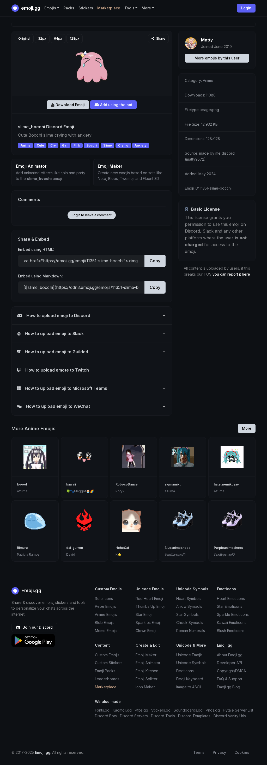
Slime (107, 145)
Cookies (241, 752)
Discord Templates (194, 716)
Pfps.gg (141, 710)
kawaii (71, 484)
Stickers (85, 8)
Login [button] (246, 8)
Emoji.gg (30, 590)
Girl (64, 145)
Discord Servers (134, 716)
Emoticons (185, 671)
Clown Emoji (146, 630)
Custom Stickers (109, 662)
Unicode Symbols (191, 662)
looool (22, 484)
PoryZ (120, 491)
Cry (53, 145)
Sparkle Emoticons (233, 614)
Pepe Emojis (105, 606)
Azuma (22, 491)
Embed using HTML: (36, 249)
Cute (40, 145)
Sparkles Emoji (148, 622)
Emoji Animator (148, 662)
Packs (68, 8)
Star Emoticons (229, 606)
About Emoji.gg (229, 655)
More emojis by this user (217, 58)
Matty (207, 39)
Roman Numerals (190, 630)
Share (160, 38)
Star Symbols (187, 614)
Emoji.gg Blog (228, 687)
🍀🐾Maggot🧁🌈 (80, 491)
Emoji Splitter (146, 679)
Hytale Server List (238, 710)
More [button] (146, 8)
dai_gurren (74, 548)
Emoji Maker (146, 655)
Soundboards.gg (188, 710)
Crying (123, 145)
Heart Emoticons (231, 598)
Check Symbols (189, 622)
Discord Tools (163, 716)
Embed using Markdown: (40, 276)
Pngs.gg (213, 710)
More (246, 428)
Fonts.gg (102, 710)
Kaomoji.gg (122, 710)
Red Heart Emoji (149, 598)
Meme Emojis (106, 630)
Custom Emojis (107, 655)
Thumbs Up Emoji (150, 606)
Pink (77, 145)
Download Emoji (69, 104)
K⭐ (119, 554)
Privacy (219, 752)
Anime (26, 145)
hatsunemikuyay (226, 484)
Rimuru (22, 548)
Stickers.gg (161, 710)
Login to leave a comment (92, 215)
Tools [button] (129, 8)
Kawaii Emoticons (231, 622)
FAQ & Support (229, 679)
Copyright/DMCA (231, 671)
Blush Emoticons (231, 630)
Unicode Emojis (189, 655)
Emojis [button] (50, 8)
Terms (198, 752)
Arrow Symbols (189, 606)
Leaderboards (107, 679)
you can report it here (231, 274)
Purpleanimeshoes (228, 548)
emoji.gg (30, 8)
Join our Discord (37, 627)
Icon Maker (145, 687)
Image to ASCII (188, 687)
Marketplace (108, 8)
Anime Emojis (106, 614)
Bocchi (92, 145)
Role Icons (104, 598)
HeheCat (122, 548)
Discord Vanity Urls (230, 716)
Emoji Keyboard (189, 679)
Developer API (229, 662)
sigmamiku (173, 484)
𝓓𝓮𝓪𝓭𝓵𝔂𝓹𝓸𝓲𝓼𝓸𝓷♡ (175, 554)
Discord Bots (106, 716)
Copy (155, 260)
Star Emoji (144, 614)
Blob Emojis (104, 622)
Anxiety (140, 145)
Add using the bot (115, 104)
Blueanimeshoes (177, 548)
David (70, 554)
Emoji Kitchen (147, 671)
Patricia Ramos (28, 554)
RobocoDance (127, 484)
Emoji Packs (105, 671)
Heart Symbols (188, 598)
